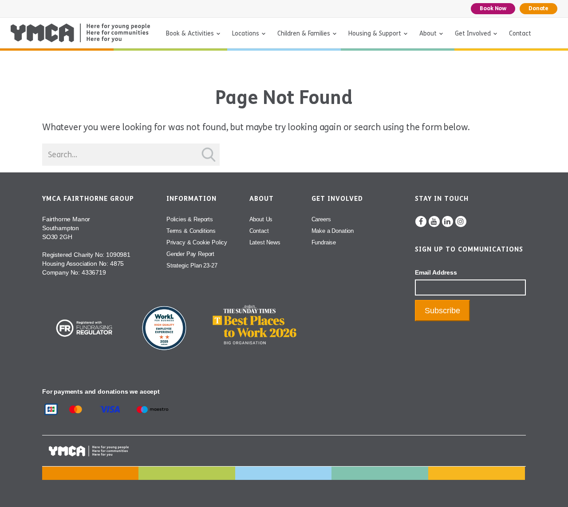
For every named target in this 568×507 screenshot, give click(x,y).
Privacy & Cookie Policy (196, 242)
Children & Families (303, 33)
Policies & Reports (189, 219)
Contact (520, 33)
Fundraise (324, 242)
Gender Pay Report (190, 254)
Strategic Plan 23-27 (191, 265)
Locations (245, 33)
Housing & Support (374, 33)
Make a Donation (333, 231)
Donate (538, 8)
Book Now (493, 8)
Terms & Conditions (191, 231)
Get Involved (473, 33)
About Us (261, 219)
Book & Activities (190, 33)
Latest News (264, 242)
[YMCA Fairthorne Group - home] (80, 33)
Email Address (436, 272)
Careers (321, 219)
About (428, 33)
